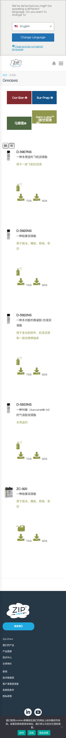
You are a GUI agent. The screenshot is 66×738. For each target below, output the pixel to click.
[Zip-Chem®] (16, 63)
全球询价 (7, 663)
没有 (31, 732)
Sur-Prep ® (45, 97)
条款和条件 (8, 690)
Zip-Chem (8, 639)
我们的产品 (8, 645)
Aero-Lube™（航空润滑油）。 (45, 120)
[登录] (54, 63)
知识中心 (7, 657)
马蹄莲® (20, 123)
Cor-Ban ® (19, 97)
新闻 (5, 671)
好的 (21, 732)
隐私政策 (7, 696)
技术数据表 (8, 678)
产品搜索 (7, 651)
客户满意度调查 (11, 684)
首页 (5, 75)
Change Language (33, 37)
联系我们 (18, 626)
